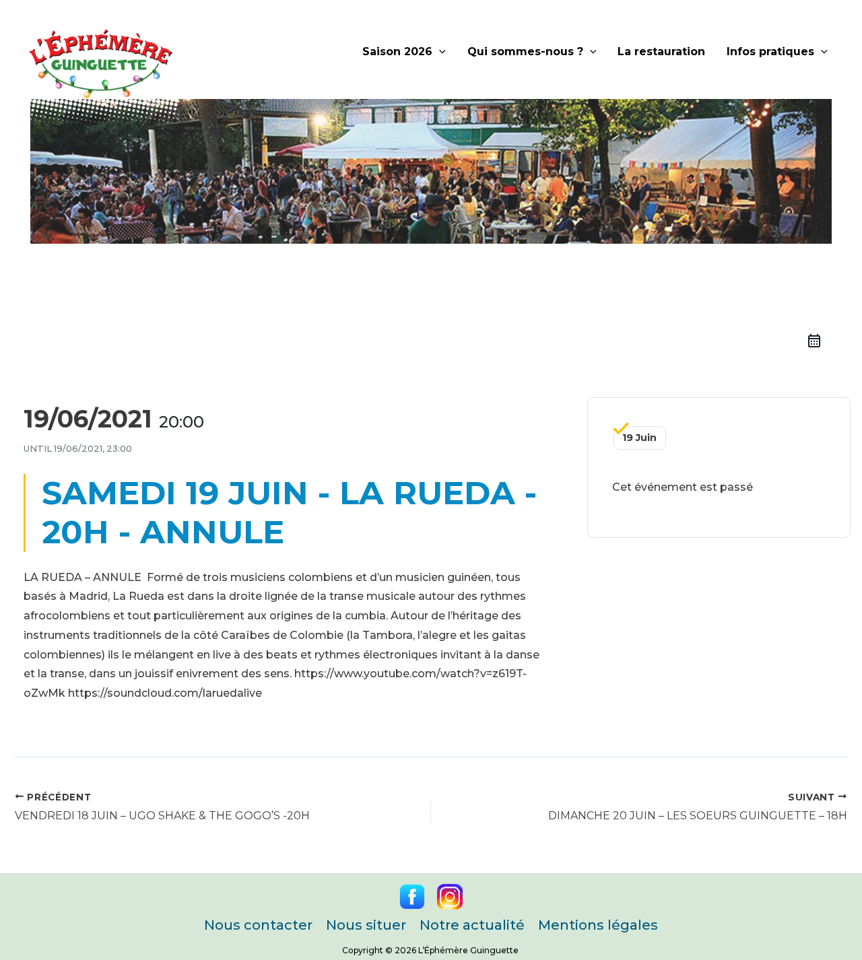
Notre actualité (472, 925)
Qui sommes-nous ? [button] (525, 51)
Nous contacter (258, 925)
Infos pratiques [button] (770, 51)
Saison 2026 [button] (397, 51)
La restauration (661, 51)
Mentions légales (598, 925)
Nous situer (366, 925)
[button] (439, 52)
